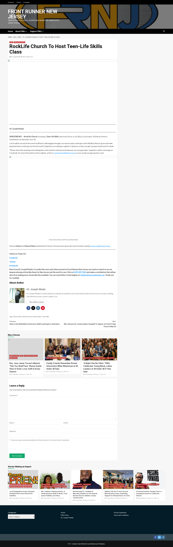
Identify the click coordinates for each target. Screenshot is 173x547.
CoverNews (91, 544)
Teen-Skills (45, 316)
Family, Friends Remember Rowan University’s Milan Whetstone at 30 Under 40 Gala (62, 366)
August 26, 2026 (25, 498)
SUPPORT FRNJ (80, 272)
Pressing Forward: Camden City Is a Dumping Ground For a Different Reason (149, 494)
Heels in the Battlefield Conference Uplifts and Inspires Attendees (34, 322)
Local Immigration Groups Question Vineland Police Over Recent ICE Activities (22, 494)
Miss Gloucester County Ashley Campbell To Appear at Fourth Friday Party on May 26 (90, 323)
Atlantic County (14, 355)
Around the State (88, 358)
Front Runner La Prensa (30, 355)
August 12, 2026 (62, 371)
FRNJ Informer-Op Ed (153, 484)
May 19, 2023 (26, 57)
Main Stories (13, 358)
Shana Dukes (37, 316)
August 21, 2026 (152, 498)
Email (66, 423)
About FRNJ (20, 31)
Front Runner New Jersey (32, 14)
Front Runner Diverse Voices (49, 486)
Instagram (26, 2)
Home (10, 31)
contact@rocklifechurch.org (65, 153)
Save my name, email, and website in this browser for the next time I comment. (40, 440)
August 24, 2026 (57, 498)
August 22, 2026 (120, 498)
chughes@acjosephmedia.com (92, 275)
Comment (13, 395)
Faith (11, 42)
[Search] (164, 31)
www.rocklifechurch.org (100, 246)
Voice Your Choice (78, 486)
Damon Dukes (17, 316)
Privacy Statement (120, 512)
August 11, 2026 (99, 374)
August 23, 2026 (88, 500)
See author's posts (37, 302)
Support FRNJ (36, 31)
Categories (12, 512)
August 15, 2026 (25, 374)
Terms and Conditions (121, 515)
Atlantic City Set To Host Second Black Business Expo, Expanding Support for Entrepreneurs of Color (117, 494)
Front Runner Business (58, 484)
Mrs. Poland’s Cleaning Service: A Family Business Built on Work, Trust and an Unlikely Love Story (54, 494)
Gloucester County (19, 42)
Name (12, 423)
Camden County (141, 484)
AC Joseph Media (15, 57)
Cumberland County (26, 484)
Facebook (11, 2)
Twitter (18, 2)
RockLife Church (27, 316)
